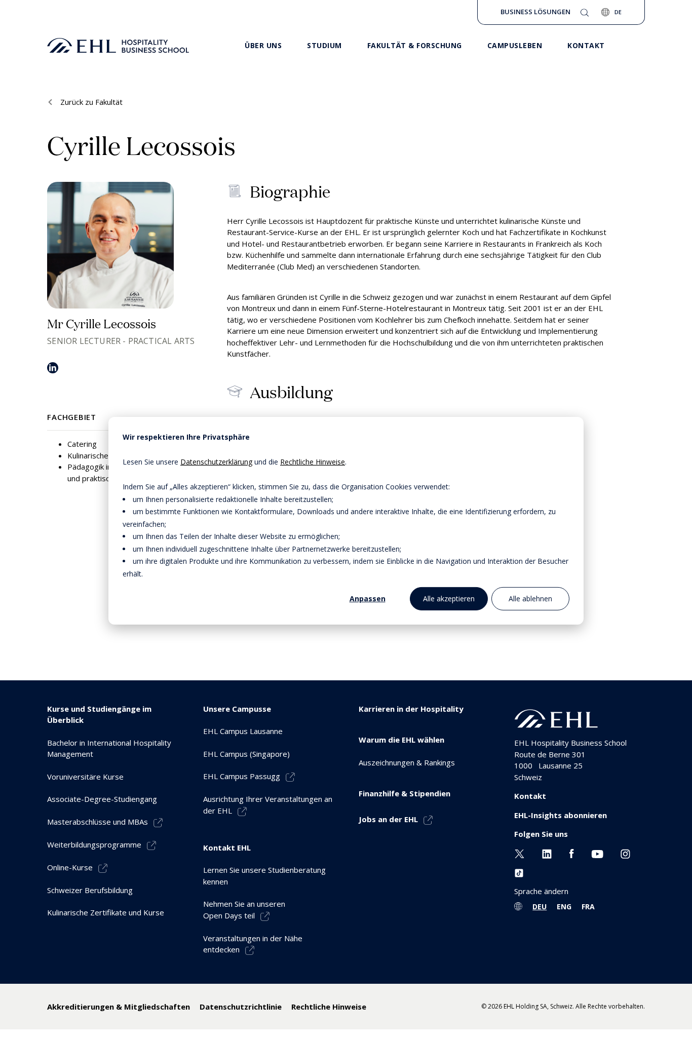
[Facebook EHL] (571, 853)
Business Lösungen (535, 11)
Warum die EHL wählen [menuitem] (401, 740)
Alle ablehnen (530, 598)
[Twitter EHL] (519, 853)
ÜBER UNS (263, 45)
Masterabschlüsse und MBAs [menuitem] (97, 822)
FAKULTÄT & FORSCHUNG (414, 45)
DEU (539, 906)
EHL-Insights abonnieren (560, 815)
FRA (588, 906)
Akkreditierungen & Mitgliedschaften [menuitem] (118, 1006)
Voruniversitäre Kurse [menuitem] (85, 777)
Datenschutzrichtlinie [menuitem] (241, 1006)
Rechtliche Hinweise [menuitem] (328, 1006)
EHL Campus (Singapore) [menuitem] (246, 754)
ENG (564, 906)
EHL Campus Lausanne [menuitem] (243, 731)
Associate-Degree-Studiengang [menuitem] (102, 799)
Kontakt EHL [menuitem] (227, 847)
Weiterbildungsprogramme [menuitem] (94, 844)
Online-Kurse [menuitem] (70, 867)
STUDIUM (324, 45)
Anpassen (368, 598)
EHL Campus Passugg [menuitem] (241, 776)
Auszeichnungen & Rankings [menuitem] (407, 762)
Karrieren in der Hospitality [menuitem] (411, 709)
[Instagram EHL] (625, 853)
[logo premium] (118, 45)
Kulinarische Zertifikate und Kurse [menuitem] (105, 912)
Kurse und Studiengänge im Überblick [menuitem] (99, 714)
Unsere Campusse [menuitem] (237, 709)
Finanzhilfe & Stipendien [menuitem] (404, 793)
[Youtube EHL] (597, 853)
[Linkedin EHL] (547, 853)
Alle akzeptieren (449, 598)
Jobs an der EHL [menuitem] (388, 819)
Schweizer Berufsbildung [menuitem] (90, 890)
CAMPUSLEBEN (515, 45)
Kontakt (530, 796)
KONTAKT (586, 45)
